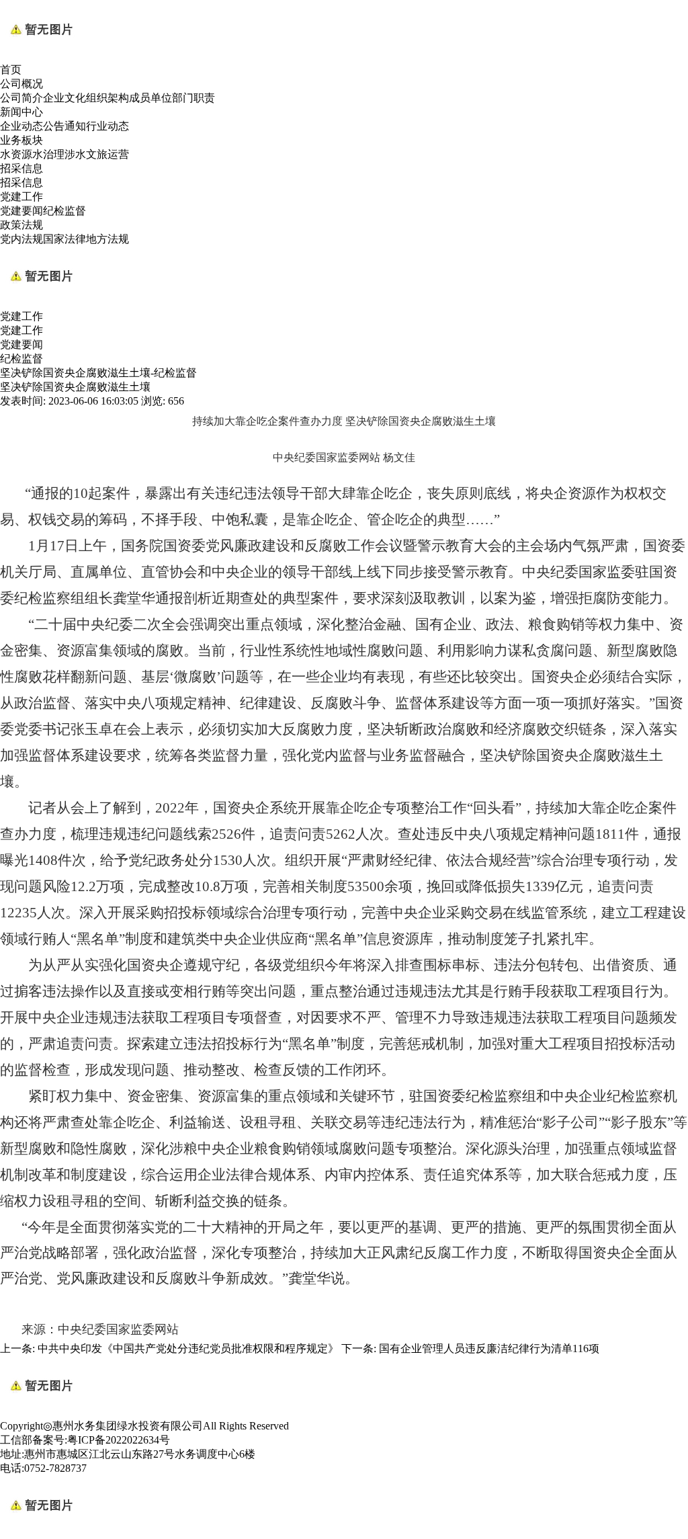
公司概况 (21, 83)
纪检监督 (64, 210)
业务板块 (21, 140)
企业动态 (21, 126)
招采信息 (21, 168)
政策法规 (21, 225)
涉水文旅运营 (96, 154)
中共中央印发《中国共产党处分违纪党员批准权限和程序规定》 (188, 1348)
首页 (11, 69)
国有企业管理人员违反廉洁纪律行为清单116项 (489, 1348)
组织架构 (107, 97)
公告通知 (64, 126)
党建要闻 (21, 210)
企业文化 (64, 97)
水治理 (48, 154)
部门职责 (193, 97)
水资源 (16, 154)
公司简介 (21, 97)
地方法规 (107, 239)
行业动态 (107, 126)
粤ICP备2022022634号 (118, 1440)
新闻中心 (21, 112)
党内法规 (21, 239)
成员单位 (150, 97)
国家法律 (64, 239)
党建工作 (21, 196)
